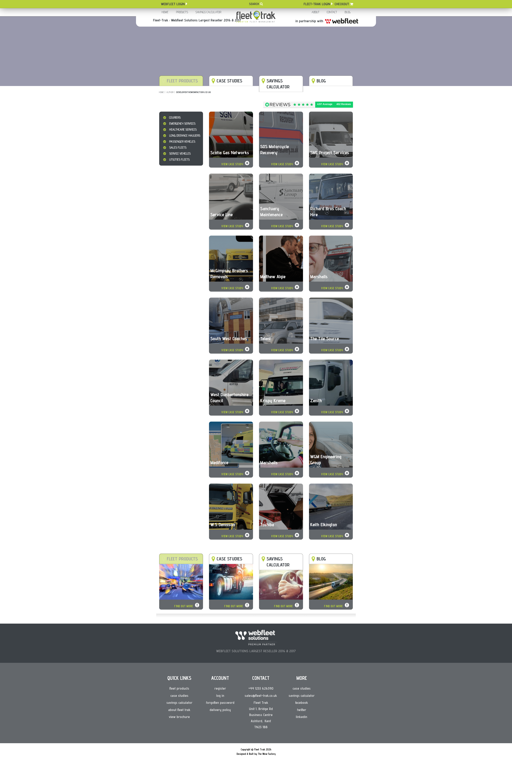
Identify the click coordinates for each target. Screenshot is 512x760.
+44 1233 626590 (260, 688)
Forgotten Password (220, 702)
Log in (220, 695)
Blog (347, 12)
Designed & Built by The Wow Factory (256, 753)
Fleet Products (179, 688)
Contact (332, 12)
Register (220, 688)
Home (165, 12)
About (315, 12)
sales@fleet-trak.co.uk (261, 695)
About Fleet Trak (179, 710)
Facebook (301, 702)
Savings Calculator (208, 12)
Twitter (301, 710)
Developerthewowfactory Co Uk (193, 92)
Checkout (342, 4)
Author (170, 92)
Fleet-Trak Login (317, 4)
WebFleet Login (173, 4)
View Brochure (179, 717)
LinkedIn (301, 717)
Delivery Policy (220, 710)
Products (182, 12)
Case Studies (179, 695)
